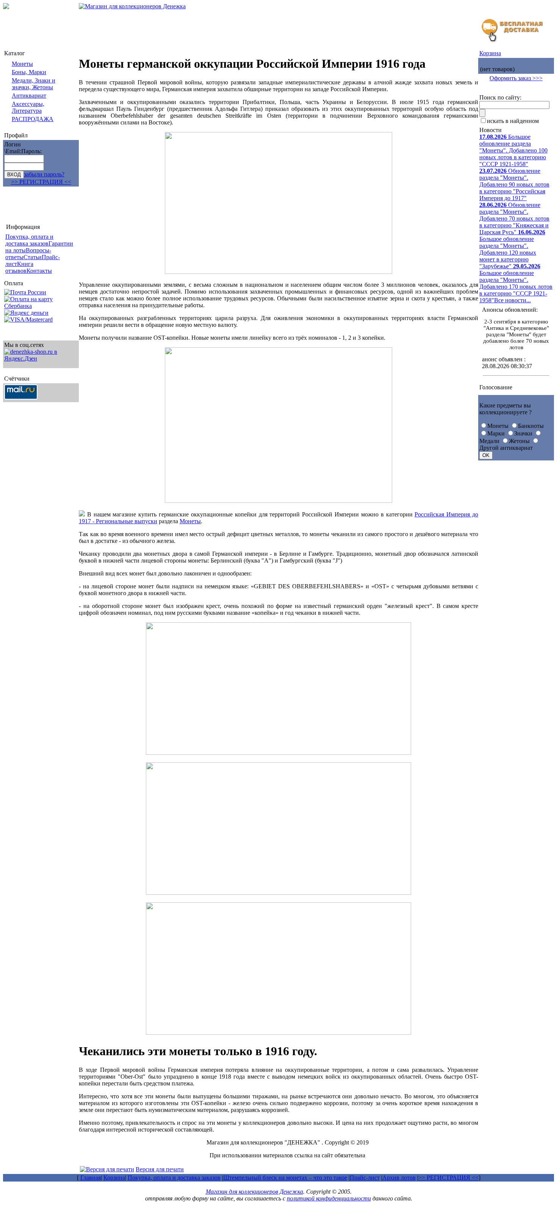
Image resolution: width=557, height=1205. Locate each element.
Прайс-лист (365, 1177)
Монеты (22, 64)
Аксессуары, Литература (28, 107)
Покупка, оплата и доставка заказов (174, 1177)
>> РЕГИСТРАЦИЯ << (41, 182)
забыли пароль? (44, 174)
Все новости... (512, 300)
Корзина (490, 53)
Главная (90, 1177)
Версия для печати (160, 1169)
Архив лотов (399, 1177)
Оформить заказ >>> (516, 78)
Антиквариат (29, 95)
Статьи (32, 257)
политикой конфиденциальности (329, 1198)
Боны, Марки (29, 72)
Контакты (39, 270)
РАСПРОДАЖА (32, 119)
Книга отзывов (19, 267)
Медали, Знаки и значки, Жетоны (33, 83)
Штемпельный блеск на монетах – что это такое (285, 1177)
